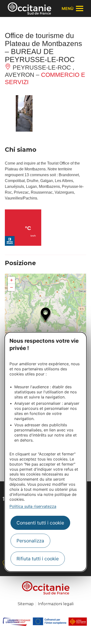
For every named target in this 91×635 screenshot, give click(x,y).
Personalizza (30, 541)
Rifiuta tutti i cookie (38, 559)
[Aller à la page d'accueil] (29, 8)
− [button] (11, 287)
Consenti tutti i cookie (40, 523)
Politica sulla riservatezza (32, 506)
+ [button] (11, 280)
